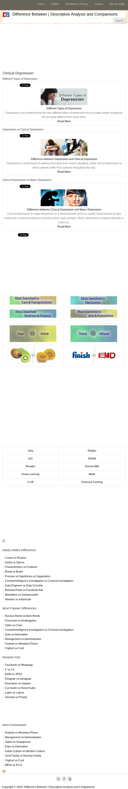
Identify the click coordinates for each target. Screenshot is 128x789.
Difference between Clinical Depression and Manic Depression (64, 209)
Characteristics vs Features (21, 567)
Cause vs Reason (15, 557)
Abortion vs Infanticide (18, 599)
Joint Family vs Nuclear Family (23, 755)
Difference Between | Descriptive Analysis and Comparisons (65, 14)
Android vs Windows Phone (21, 643)
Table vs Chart (13, 625)
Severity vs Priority (16, 697)
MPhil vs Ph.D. (13, 765)
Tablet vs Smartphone (18, 742)
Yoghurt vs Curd (14, 648)
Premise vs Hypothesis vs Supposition (27, 576)
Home (41, 4)
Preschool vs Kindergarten (20, 620)
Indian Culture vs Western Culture (25, 751)
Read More (64, 121)
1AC (30, 458)
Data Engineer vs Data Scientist (24, 585)
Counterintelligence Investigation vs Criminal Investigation (39, 580)
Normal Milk (92, 466)
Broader (30, 466)
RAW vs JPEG (13, 674)
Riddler (92, 450)
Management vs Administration (23, 639)
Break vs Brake (14, 571)
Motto (92, 474)
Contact (98, 4)
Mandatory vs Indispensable (21, 594)
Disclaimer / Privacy (77, 4)
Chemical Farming (92, 482)
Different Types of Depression (64, 108)
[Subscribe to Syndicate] (3, 771)
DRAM (92, 458)
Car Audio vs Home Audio (20, 688)
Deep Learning (30, 474)
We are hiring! (117, 4)
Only (30, 450)
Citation (55, 4)
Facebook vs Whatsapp (19, 664)
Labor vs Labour (14, 692)
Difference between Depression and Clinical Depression (64, 159)
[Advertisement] (64, 47)
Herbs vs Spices (14, 562)
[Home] (6, 14)
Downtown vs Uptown (18, 683)
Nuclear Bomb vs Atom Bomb (22, 615)
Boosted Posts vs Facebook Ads (24, 590)
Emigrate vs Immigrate (18, 678)
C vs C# (9, 669)
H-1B (31, 482)
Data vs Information (16, 634)
